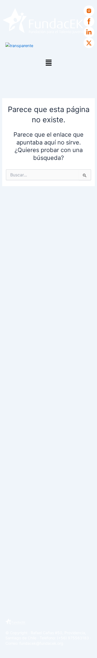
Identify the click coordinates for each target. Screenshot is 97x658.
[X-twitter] (89, 43)
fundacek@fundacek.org (41, 643)
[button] (48, 63)
